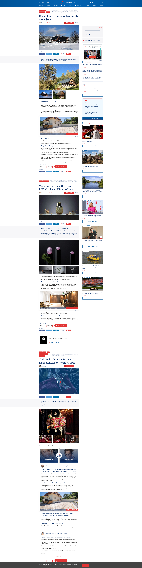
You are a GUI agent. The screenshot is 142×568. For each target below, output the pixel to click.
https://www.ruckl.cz (55, 342)
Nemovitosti (78, 5)
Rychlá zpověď (87, 225)
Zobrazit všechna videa (92, 118)
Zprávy (94, 5)
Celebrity (55, 5)
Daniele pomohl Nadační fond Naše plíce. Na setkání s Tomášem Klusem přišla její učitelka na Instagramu (92, 78)
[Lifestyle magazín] (68, 2)
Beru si (84, 27)
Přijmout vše (86, 565)
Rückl (51, 337)
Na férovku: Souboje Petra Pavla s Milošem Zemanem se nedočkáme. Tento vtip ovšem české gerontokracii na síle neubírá (92, 71)
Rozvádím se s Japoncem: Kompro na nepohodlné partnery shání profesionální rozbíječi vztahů (92, 35)
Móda (70, 5)
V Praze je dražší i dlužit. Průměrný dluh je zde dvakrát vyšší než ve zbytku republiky (92, 65)
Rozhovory (86, 5)
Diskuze (50, 166)
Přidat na (69, 22)
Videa (48, 2)
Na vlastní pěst (87, 277)
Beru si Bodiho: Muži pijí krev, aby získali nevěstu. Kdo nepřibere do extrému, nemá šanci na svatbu (93, 30)
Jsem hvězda (86, 125)
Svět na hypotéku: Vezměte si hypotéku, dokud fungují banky (92, 84)
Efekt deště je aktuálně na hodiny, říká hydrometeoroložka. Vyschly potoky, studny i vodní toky (92, 89)
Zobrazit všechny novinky (92, 95)
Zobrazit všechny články (92, 171)
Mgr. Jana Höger (43, 192)
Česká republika (42, 10)
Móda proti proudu (88, 200)
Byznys (48, 5)
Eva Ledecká (43, 22)
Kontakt (101, 5)
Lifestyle (63, 5)
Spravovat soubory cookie (96, 565)
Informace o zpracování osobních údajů (52, 565)
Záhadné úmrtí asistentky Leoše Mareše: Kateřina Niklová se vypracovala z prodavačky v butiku (92, 112)
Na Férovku (86, 250)
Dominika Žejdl (43, 366)
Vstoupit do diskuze (61, 166)
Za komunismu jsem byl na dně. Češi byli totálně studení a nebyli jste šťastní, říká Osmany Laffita (92, 106)
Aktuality (41, 5)
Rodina (84, 38)
